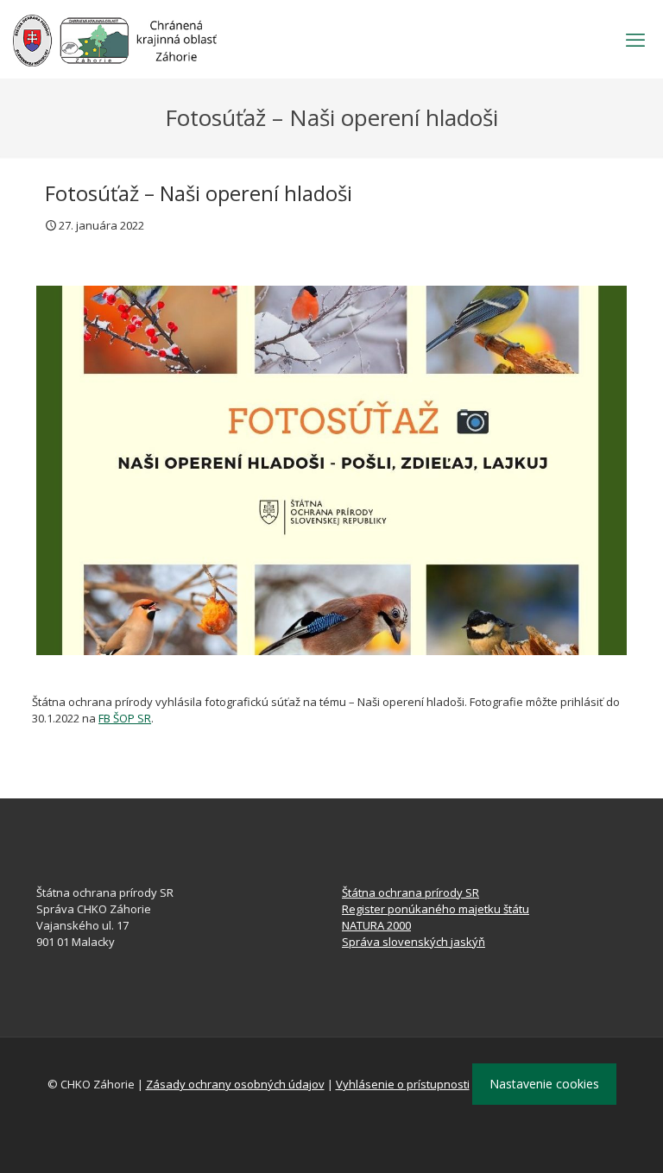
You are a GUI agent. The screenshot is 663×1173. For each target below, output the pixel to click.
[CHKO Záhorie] (115, 39)
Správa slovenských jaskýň (413, 941)
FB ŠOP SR (124, 718)
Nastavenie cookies (544, 1083)
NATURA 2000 (376, 925)
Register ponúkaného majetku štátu (435, 909)
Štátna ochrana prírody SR (410, 892)
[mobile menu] (635, 39)
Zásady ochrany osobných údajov (235, 1084)
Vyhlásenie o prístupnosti (403, 1084)
